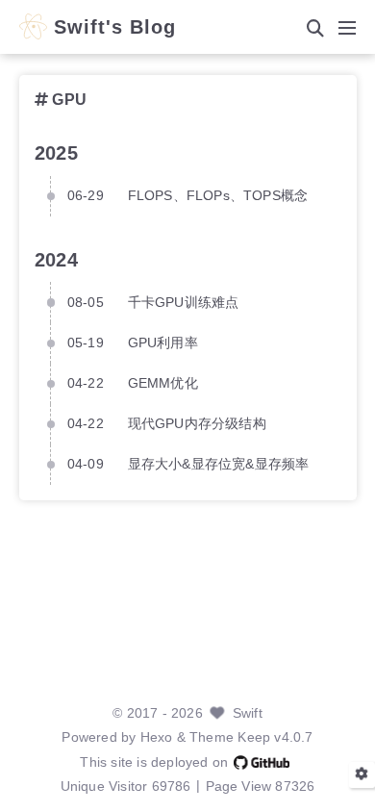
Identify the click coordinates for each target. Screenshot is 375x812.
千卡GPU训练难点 (183, 302)
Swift (247, 713)
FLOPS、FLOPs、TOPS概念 (218, 196)
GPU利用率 (163, 343)
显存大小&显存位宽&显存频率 (219, 464)
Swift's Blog (115, 28)
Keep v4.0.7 (275, 737)
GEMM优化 (163, 383)
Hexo (156, 737)
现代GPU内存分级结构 (197, 424)
